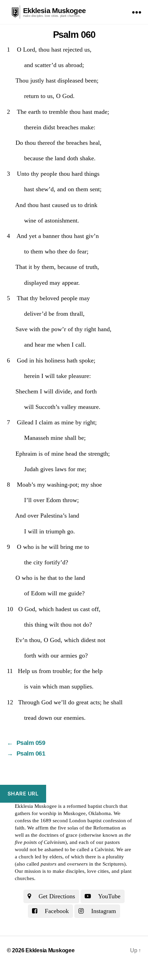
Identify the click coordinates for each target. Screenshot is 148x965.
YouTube (108, 896)
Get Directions (56, 896)
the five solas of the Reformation (85, 828)
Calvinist (104, 849)
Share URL (23, 793)
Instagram (102, 911)
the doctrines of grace (54, 835)
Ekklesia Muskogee (54, 10)
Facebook (56, 911)
